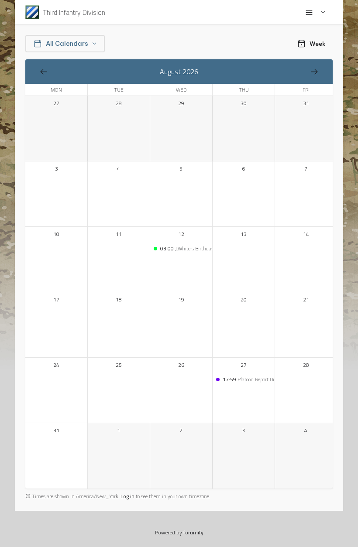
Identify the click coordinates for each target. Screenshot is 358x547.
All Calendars (67, 44)
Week (318, 44)
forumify (193, 532)
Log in (127, 496)
